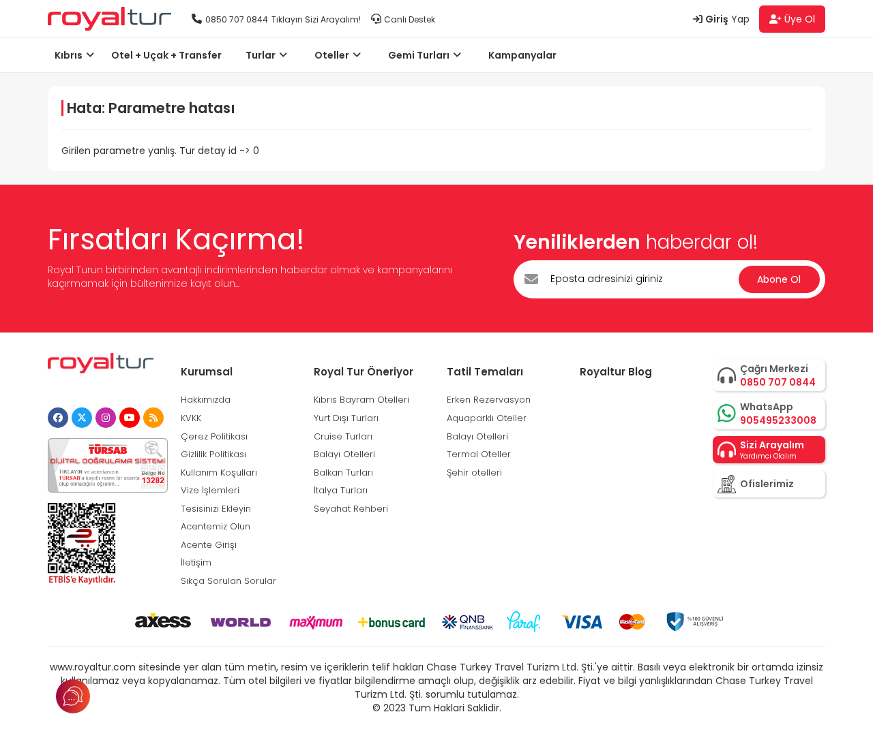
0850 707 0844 (236, 19)
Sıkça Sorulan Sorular (228, 580)
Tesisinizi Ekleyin (216, 508)
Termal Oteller (479, 454)
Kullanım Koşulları (219, 472)
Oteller (331, 55)
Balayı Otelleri (344, 454)
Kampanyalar (522, 55)
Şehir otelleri (474, 472)
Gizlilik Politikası (213, 454)
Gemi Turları (418, 55)
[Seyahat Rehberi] (153, 417)
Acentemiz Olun (215, 526)
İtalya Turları (341, 490)
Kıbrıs (69, 55)
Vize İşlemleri (210, 490)
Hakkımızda (206, 399)
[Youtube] (129, 417)
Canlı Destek (409, 19)
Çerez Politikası (214, 436)
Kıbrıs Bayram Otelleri (361, 399)
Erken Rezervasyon (489, 399)
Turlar (261, 55)
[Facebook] (58, 417)
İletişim (196, 562)
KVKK (191, 418)
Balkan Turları (343, 472)
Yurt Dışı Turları (346, 418)
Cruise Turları (343, 436)
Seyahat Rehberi (351, 508)
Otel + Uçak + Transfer (166, 55)
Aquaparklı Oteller (487, 418)
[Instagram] (105, 417)
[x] (82, 417)
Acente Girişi (209, 544)
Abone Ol (779, 279)
